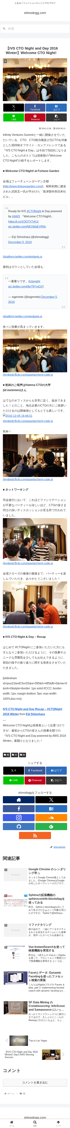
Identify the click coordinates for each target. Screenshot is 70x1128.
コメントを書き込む (35, 1082)
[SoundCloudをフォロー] (51, 817)
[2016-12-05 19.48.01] (17, 415)
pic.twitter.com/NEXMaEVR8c (27, 226)
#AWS (16, 216)
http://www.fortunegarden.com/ (23, 186)
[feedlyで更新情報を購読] (51, 826)
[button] (56, 117)
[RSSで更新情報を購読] (35, 835)
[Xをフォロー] (51, 799)
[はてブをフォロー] (51, 808)
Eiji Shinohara (35, 714)
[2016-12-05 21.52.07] (35, 602)
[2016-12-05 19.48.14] (35, 455)
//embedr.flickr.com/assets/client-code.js (28, 374)
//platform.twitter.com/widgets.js (22, 256)
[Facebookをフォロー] (19, 808)
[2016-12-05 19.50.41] (35, 350)
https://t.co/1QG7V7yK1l (23, 221)
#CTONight (34, 211)
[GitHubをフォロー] (19, 826)
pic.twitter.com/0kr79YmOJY (26, 286)
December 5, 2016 (20, 242)
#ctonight (34, 281)
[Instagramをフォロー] (19, 817)
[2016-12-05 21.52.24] (35, 539)
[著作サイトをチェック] (19, 799)
